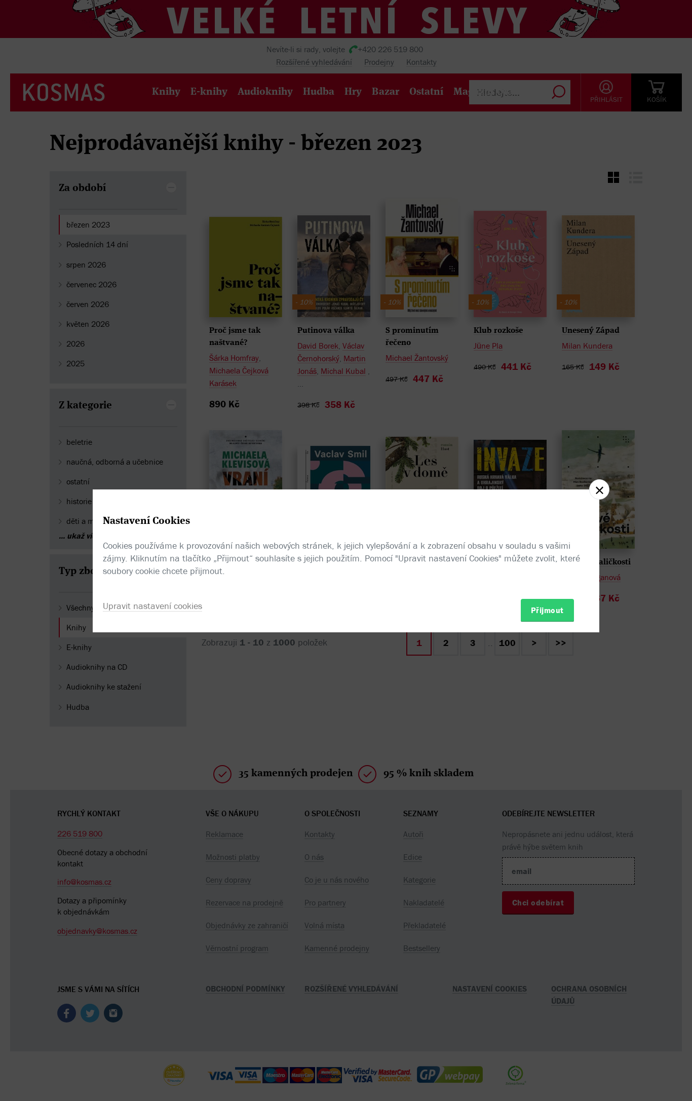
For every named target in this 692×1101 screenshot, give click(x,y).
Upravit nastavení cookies (152, 605)
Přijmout (547, 609)
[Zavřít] (599, 489)
